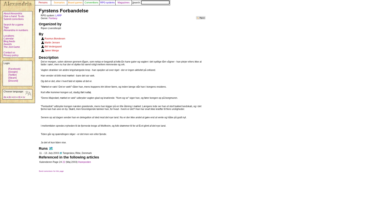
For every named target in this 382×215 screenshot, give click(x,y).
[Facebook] (14, 68)
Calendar (9, 38)
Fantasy (53, 18)
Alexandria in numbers (16, 30)
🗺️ (51, 148)
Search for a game (13, 24)
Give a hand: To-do (14, 16)
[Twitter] (12, 74)
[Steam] (12, 77)
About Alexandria (13, 13)
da (5, 97)
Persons (43, 2)
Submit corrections (14, 19)
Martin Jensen (52, 42)
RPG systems (107, 2)
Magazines (124, 2)
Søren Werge (52, 50)
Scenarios (59, 2)
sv (24, 97)
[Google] (13, 71)
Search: (136, 2)
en (14, 97)
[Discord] (13, 80)
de (9, 97)
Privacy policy (11, 55)
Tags (6, 27)
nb (19, 97)
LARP (58, 15)
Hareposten (84, 162)
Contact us (9, 52)
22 (63, 162)
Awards (8, 44)
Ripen (202, 18)
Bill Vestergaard (53, 46)
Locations (9, 35)
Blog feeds (9, 41)
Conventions (91, 2)
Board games (75, 2)
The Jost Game (12, 47)
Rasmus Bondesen (55, 38)
